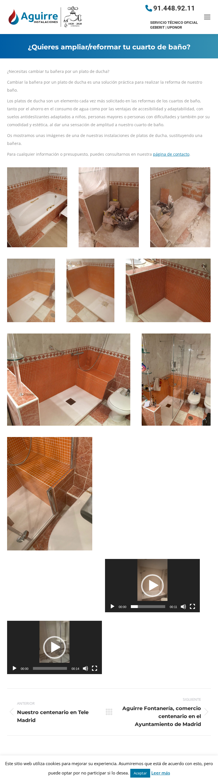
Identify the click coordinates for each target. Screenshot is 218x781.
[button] (152, 585)
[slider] (148, 606)
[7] (68, 379)
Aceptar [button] (140, 773)
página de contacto (171, 154)
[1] (37, 207)
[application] (152, 585)
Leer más (160, 773)
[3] (180, 207)
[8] (176, 379)
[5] (90, 290)
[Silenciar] (183, 606)
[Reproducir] (112, 606)
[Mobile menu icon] (207, 17)
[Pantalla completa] (192, 606)
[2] (109, 207)
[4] (31, 290)
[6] (168, 290)
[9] (49, 493)
